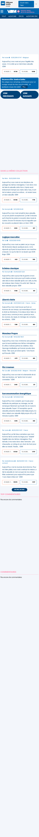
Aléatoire (12, 16)
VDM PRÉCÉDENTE (8, 95)
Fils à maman (8, 367)
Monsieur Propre (10, 334)
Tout (4, 16)
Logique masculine (11, 237)
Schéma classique (10, 269)
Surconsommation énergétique (16, 394)
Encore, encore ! (19, 489)
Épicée (21, 16)
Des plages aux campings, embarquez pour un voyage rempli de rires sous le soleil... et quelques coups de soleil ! (19, 83)
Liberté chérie (8, 300)
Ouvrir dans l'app (24, 4)
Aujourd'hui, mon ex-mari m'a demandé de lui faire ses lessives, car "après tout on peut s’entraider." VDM (18, 377)
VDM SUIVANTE (27, 95)
